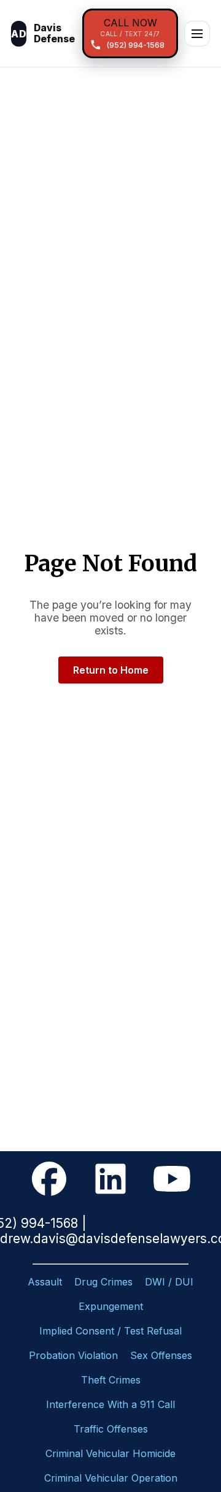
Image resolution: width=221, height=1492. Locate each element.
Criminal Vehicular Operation (110, 1478)
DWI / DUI (169, 1282)
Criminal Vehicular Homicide (110, 1453)
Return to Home (111, 670)
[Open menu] (197, 34)
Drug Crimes (103, 1282)
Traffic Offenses (111, 1429)
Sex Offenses (161, 1355)
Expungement (111, 1306)
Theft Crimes (111, 1380)
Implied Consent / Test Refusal (110, 1331)
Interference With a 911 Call (110, 1404)
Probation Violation (73, 1355)
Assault (45, 1282)
